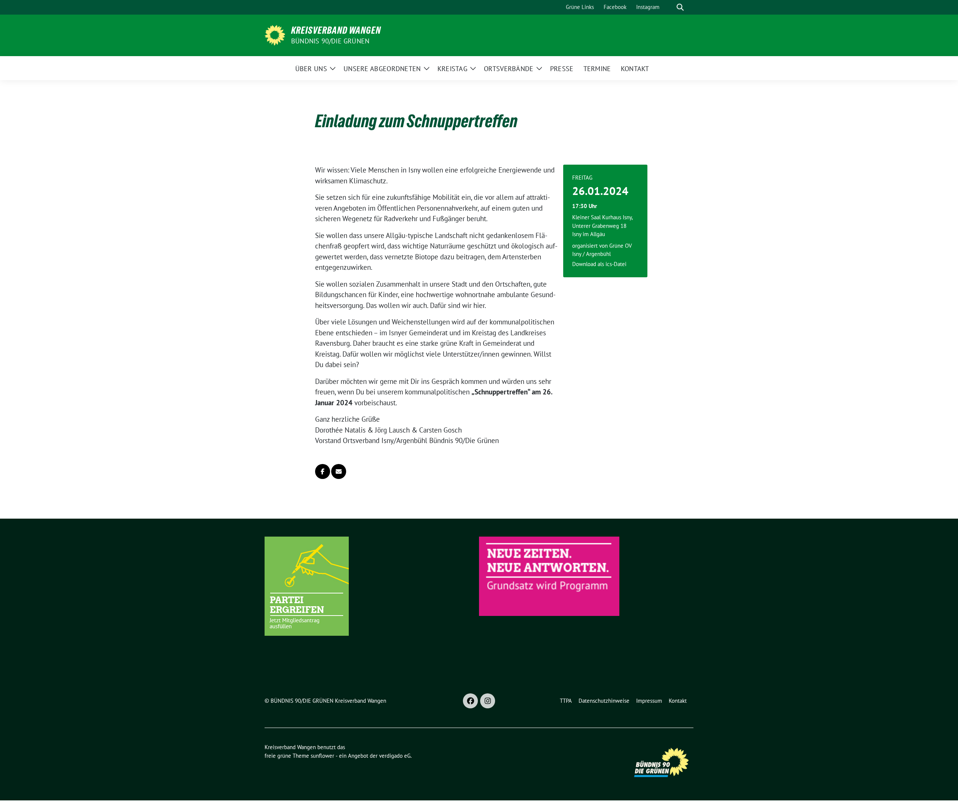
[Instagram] (487, 700)
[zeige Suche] (680, 7)
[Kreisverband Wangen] (275, 34)
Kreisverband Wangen (336, 30)
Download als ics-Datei (599, 264)
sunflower (322, 755)
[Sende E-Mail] (338, 471)
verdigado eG (395, 755)
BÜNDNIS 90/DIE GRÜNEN (330, 41)
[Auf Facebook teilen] (322, 471)
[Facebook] (470, 700)
